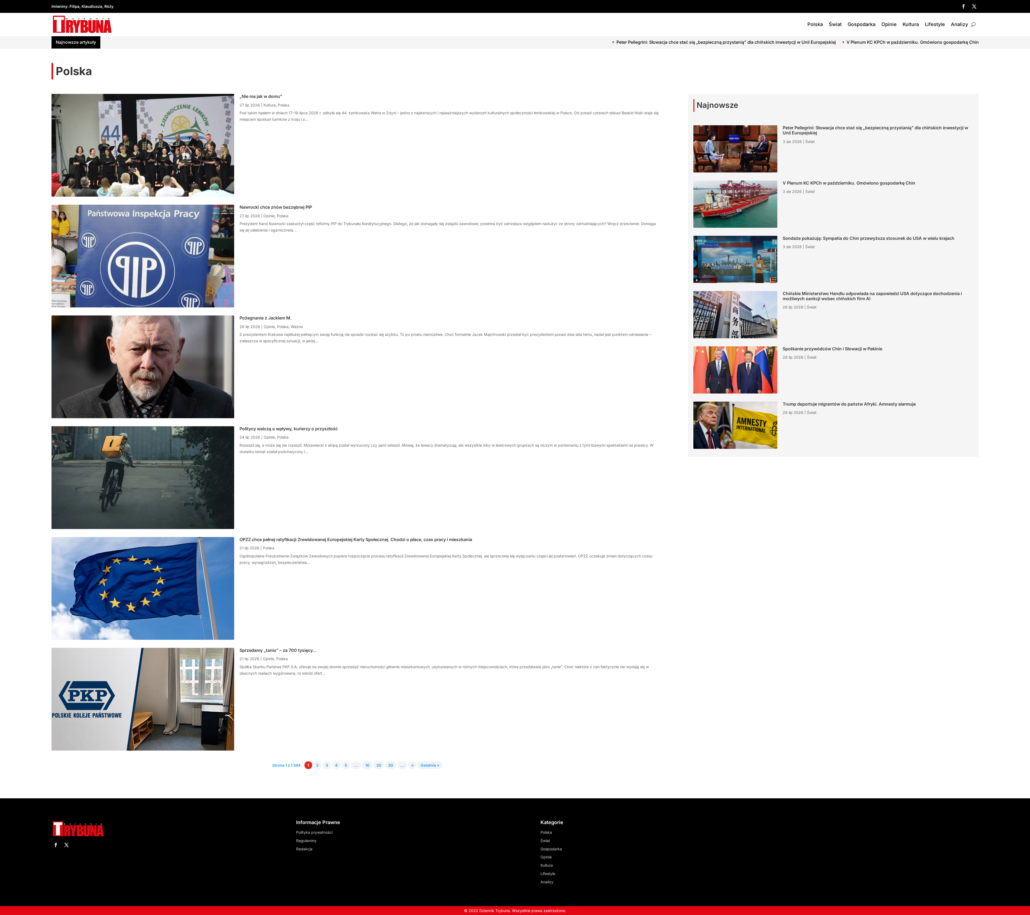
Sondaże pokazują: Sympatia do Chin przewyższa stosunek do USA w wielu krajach (932, 42)
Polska (815, 24)
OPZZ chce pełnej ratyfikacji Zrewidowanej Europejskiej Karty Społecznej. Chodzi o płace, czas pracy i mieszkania (356, 539)
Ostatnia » (430, 765)
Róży (108, 6)
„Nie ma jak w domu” (261, 96)
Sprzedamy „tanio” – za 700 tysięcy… (278, 650)
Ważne (297, 326)
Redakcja (304, 849)
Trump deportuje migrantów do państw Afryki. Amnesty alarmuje (849, 404)
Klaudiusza (92, 6)
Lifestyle (935, 24)
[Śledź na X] (974, 6)
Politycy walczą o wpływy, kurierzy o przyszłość (289, 428)
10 (367, 765)
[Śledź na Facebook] (963, 6)
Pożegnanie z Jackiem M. (266, 318)
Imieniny (59, 6)
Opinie (889, 24)
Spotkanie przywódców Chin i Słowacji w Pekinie (832, 348)
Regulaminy (306, 840)
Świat (835, 24)
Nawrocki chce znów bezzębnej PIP (276, 207)
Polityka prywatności (314, 832)
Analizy (959, 24)
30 (390, 765)
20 (378, 765)
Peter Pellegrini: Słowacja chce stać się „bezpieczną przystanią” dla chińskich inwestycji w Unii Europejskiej (583, 42)
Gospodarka (862, 24)
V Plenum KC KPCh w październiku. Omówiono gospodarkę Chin (770, 42)
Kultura (911, 24)
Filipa (74, 6)
